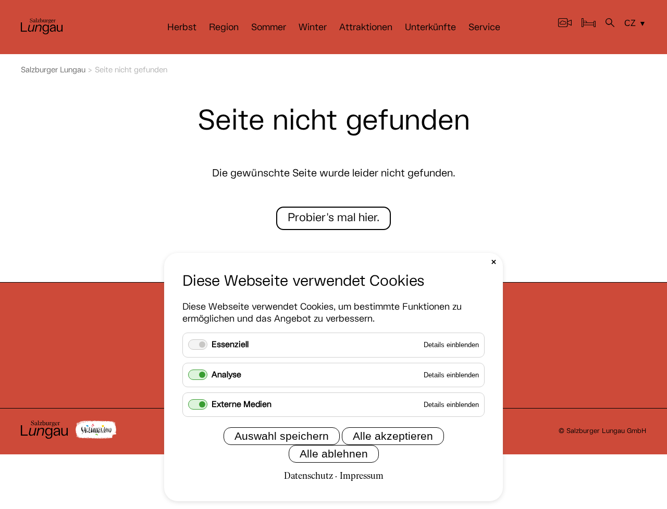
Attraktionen (365, 27)
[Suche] (610, 25)
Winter (313, 27)
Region (224, 27)
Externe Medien (241, 404)
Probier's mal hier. (333, 218)
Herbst (181, 27)
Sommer (268, 27)
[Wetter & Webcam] (564, 25)
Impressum (362, 476)
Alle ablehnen (334, 454)
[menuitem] (182, 28)
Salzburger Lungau (53, 70)
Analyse (226, 375)
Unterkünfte (430, 27)
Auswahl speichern (281, 436)
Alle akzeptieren (393, 436)
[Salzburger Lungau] (42, 32)
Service (484, 27)
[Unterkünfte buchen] (589, 25)
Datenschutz (308, 476)
